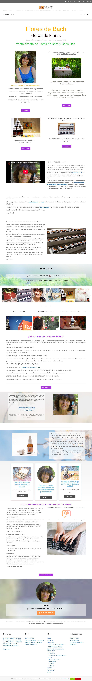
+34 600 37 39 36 (87, 1)
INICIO (5, 11)
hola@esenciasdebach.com (26, 407)
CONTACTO (7, 14)
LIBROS (81, 11)
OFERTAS (51, 666)
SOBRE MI (11, 11)
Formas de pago (74, 640)
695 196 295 (31, 409)
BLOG (12, 14)
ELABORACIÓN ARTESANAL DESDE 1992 (50, 11)
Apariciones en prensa (70, 1)
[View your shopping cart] (84, 14)
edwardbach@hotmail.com (31, 367)
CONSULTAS (66, 11)
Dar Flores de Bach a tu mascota (34, 640)
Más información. (66, 678)
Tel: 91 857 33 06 (22, 409)
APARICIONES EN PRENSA (31, 11)
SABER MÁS (19, 11)
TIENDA (74, 11)
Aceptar (72, 678)
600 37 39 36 (28, 411)
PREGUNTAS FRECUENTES (56, 644)
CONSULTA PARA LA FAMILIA (57, 655)
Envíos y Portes (74, 638)
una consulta (44, 207)
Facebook (6, 649)
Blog (79, 1)
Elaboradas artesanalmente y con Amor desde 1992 (46, 40)
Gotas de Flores (46, 35)
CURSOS (51, 663)
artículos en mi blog (36, 202)
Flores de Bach (77, 172)
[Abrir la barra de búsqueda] (81, 14)
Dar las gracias (29, 638)
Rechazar (78, 678)
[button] (2, 295)
